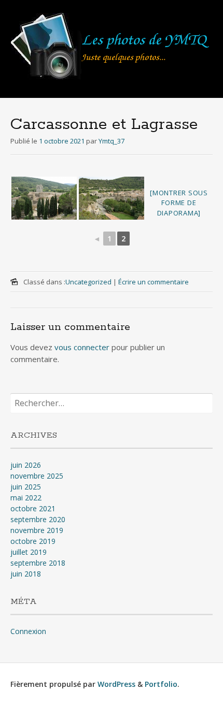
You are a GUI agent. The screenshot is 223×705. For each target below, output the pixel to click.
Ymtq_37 (111, 141)
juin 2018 (25, 574)
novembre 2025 (36, 476)
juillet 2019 (28, 552)
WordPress (116, 684)
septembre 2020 (37, 519)
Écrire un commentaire (153, 281)
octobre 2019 (32, 541)
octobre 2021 (32, 508)
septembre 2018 (37, 563)
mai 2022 (25, 497)
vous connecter (81, 347)
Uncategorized (88, 281)
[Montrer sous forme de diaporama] (179, 203)
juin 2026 (25, 465)
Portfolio (161, 684)
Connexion (28, 631)
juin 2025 (25, 487)
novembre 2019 (36, 530)
